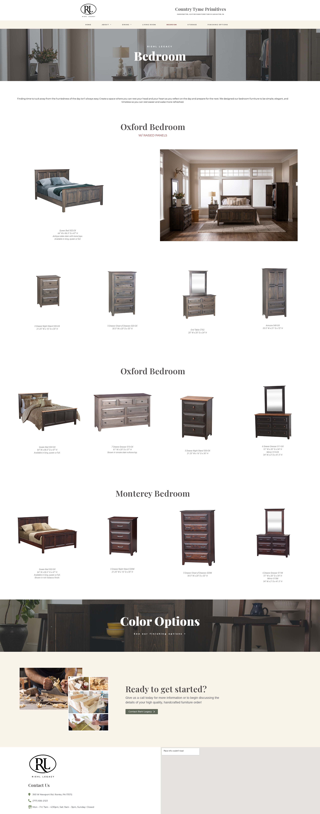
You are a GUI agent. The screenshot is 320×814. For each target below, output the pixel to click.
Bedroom (172, 25)
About (105, 25)
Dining (125, 25)
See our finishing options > (160, 634)
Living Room (149, 25)
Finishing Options (218, 25)
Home (88, 25)
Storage (192, 25)
